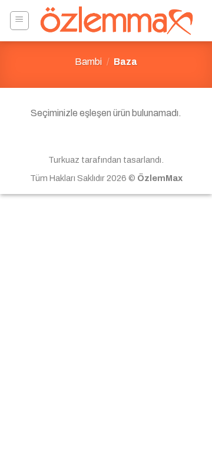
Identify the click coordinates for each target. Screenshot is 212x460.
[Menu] (19, 20)
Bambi (88, 62)
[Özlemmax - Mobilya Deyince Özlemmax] (116, 21)
